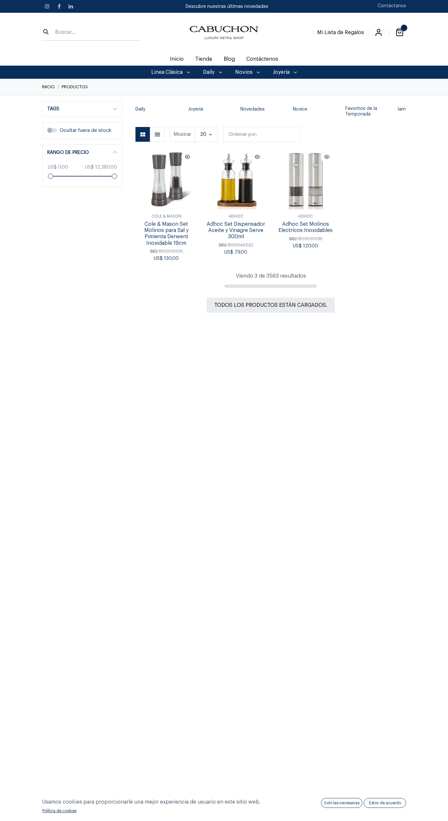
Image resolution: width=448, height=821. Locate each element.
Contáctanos (391, 6)
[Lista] (157, 134)
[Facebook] (59, 6)
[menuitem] (177, 59)
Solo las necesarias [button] (341, 803)
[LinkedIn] (71, 6)
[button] (138, 112)
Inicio (48, 87)
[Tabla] (142, 134)
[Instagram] (47, 6)
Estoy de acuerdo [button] (385, 803)
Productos (75, 87)
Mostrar (182, 134)
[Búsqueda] (46, 32)
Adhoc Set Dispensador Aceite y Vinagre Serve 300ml (236, 230)
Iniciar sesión (378, 32)
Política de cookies (59, 811)
